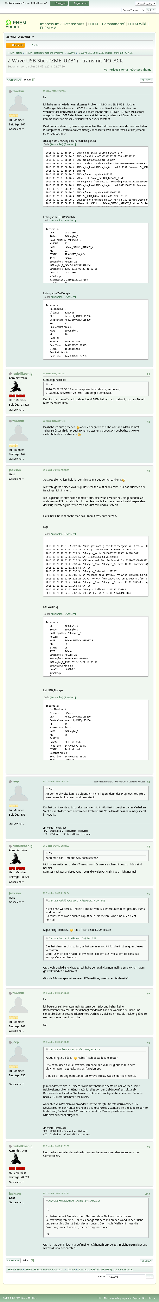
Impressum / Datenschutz (62, 23)
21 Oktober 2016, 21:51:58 (56, 1146)
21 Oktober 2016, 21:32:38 (56, 992)
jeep (15, 781)
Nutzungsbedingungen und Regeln (122, 1298)
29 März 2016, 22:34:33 (54, 373)
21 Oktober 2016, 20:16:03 (56, 845)
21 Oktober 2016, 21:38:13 (56, 1041)
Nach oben (13, 1260)
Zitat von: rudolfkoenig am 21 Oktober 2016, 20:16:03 (76, 900)
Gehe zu (100, 1276)
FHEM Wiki (137, 23)
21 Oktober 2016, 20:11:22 (56, 781)
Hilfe (99, 1298)
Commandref (113, 23)
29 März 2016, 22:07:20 (54, 91)
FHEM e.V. (48, 27)
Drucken (147, 80)
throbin (18, 91)
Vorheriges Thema (116, 69)
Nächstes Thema (140, 69)
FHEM (93, 23)
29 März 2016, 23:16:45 (54, 420)
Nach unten (14, 79)
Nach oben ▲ (149, 1298)
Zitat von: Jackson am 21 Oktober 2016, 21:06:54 (74, 1049)
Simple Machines (29, 1298)
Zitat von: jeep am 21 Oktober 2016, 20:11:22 (72, 938)
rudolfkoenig (22, 373)
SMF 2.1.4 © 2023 (11, 1298)
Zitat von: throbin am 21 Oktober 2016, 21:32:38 (74, 1201)
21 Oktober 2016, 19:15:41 (56, 469)
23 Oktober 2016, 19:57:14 (56, 1193)
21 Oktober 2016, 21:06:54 (56, 893)
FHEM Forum (15, 24)
